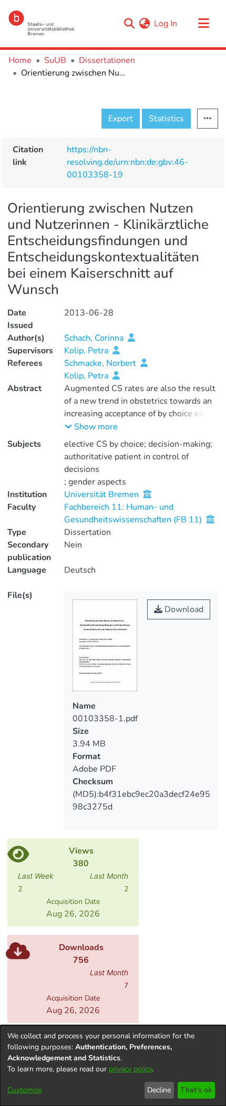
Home (20, 60)
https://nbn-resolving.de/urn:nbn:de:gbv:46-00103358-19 (127, 162)
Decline (159, 1090)
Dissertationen (107, 60)
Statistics (166, 118)
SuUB (55, 60)
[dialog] (113, 1065)
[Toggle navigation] (203, 24)
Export (120, 118)
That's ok (196, 1090)
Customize (24, 1090)
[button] (91, 427)
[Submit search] (129, 23)
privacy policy (130, 1069)
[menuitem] (144, 23)
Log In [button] (166, 23)
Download (182, 609)
